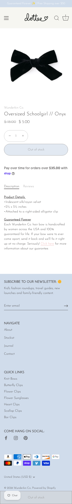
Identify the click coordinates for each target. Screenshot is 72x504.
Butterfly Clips (13, 385)
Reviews (28, 186)
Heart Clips (12, 404)
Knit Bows (10, 378)
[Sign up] (66, 306)
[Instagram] (16, 437)
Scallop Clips (13, 411)
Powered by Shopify (44, 488)
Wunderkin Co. (14, 107)
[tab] (13, 186)
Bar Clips (10, 417)
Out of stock (36, 497)
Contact (9, 354)
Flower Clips (12, 391)
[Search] (56, 18)
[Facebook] (6, 437)
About (8, 329)
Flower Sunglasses (16, 398)
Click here (47, 243)
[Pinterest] (26, 437)
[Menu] (6, 18)
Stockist (9, 337)
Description (11, 186)
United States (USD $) (18, 477)
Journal (8, 346)
